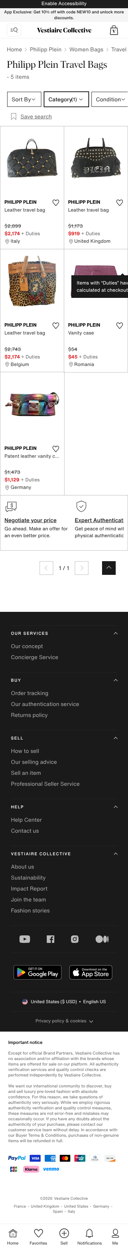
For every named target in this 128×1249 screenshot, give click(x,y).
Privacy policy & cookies (60, 1021)
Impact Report (29, 888)
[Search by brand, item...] (14, 30)
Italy (71, 1211)
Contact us (25, 831)
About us (22, 866)
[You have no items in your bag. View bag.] (114, 30)
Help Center (26, 820)
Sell (17, 738)
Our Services (29, 633)
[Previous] (46, 568)
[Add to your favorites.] (56, 203)
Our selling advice (34, 762)
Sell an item (26, 773)
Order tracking (29, 693)
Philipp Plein (45, 49)
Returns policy (29, 715)
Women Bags (86, 49)
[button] (114, 30)
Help (17, 807)
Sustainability (28, 877)
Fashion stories (30, 910)
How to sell (25, 751)
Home (14, 49)
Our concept (27, 646)
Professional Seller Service (45, 784)
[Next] (81, 568)
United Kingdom (45, 1206)
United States (76, 1206)
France (20, 1206)
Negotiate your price (30, 520)
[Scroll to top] (109, 568)
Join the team (28, 899)
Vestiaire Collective (41, 854)
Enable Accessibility (63, 3)
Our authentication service (45, 704)
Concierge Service (34, 657)
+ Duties (30, 233)
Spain (58, 1211)
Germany (101, 1206)
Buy (16, 680)
